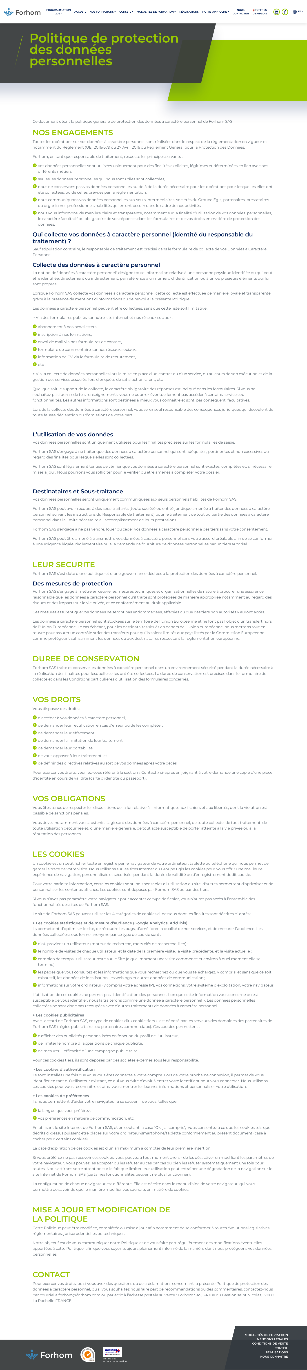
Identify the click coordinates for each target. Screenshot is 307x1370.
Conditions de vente (270, 1343)
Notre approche (214, 11)
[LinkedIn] (276, 12)
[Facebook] (285, 12)
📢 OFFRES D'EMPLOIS (259, 11)
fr (299, 11)
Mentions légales (272, 1339)
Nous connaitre (274, 1356)
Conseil (125, 11)
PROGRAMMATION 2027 (58, 11)
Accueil (80, 11)
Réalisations (189, 11)
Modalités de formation (155, 11)
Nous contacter (241, 11)
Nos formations (102, 11)
